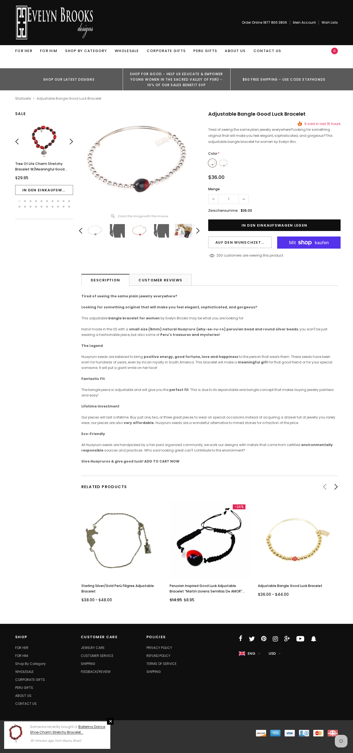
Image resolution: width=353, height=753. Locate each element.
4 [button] (36, 201)
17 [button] (53, 207)
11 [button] (19, 207)
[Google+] (287, 639)
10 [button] (69, 201)
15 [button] (41, 207)
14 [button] (36, 207)
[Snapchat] (313, 639)
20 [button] (69, 207)
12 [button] (25, 207)
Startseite (23, 98)
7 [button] (53, 201)
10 (218, 255)
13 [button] (30, 207)
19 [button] (64, 207)
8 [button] (58, 201)
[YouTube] (300, 639)
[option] (69, 79)
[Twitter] (252, 639)
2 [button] (25, 201)
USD (272, 653)
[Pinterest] (263, 639)
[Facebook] (240, 639)
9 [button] (64, 201)
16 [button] (47, 207)
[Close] (110, 721)
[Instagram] (275, 639)
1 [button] (19, 201)
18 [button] (58, 207)
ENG (251, 653)
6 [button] (47, 201)
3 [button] (30, 201)
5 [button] (41, 201)
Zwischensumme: (223, 210)
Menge (214, 189)
